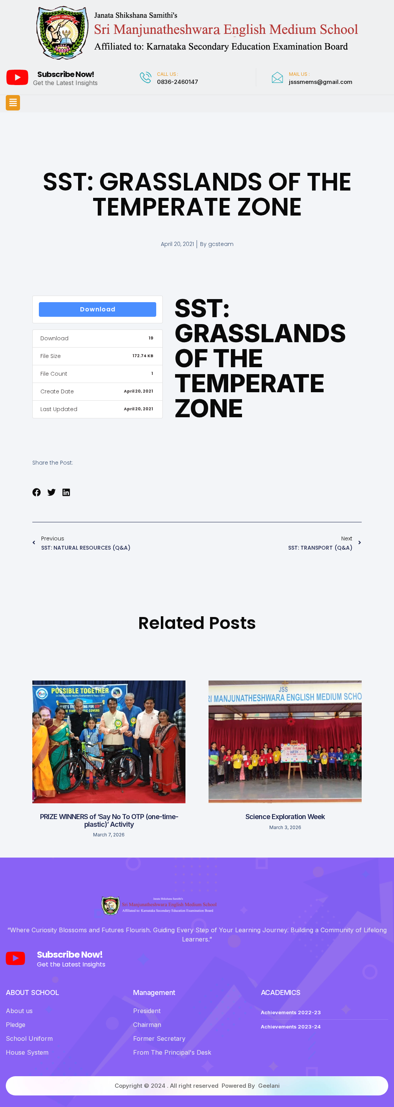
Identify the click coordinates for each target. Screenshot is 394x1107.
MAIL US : (299, 74)
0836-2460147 (177, 81)
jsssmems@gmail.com (320, 81)
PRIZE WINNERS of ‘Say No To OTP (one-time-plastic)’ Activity (109, 820)
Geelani (269, 1085)
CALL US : (167, 74)
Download (97, 309)
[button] (13, 102)
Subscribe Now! (65, 74)
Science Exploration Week (285, 817)
